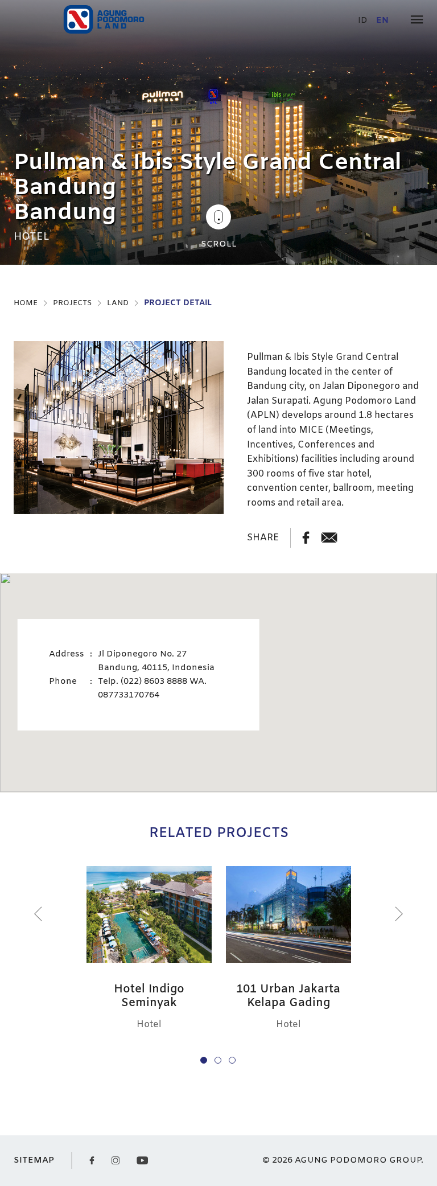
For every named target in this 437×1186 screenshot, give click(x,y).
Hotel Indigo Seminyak (149, 996)
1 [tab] (203, 1060)
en (382, 21)
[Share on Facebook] (306, 537)
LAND (118, 303)
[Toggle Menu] (416, 20)
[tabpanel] (218, 132)
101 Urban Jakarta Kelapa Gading (288, 996)
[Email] (329, 537)
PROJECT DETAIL (178, 303)
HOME (26, 303)
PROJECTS (72, 303)
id (363, 21)
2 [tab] (218, 1060)
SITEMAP (34, 1160)
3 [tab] (232, 1060)
